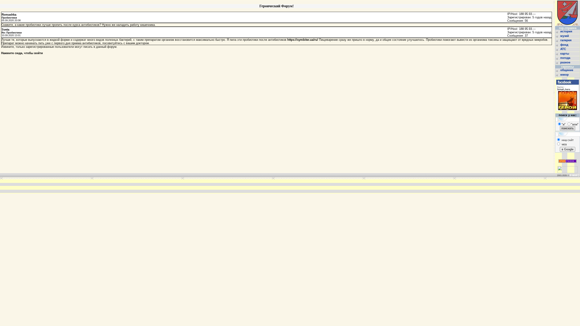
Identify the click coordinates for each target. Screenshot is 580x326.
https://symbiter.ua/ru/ (302, 39)
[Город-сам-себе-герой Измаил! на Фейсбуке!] (567, 112)
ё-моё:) (574, 175)
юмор (565, 74)
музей (565, 36)
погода (565, 58)
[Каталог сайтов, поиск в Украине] (568, 172)
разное (565, 62)
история (566, 31)
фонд (564, 44)
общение (567, 70)
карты (565, 53)
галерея (566, 40)
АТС (563, 49)
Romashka (9, 14)
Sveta (5, 29)
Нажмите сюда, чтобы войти (22, 53)
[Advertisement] (221, 186)
